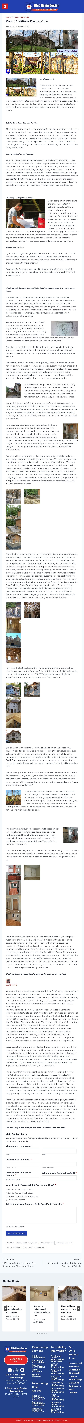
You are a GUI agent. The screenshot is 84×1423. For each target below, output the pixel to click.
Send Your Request (16, 1233)
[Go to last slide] (5, 1308)
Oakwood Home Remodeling (57, 1410)
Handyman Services (16, 1200)
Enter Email (11, 1168)
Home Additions (22, 17)
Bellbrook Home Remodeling (57, 1404)
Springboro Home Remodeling (57, 1378)
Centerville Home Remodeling (57, 1372)
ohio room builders (64, 1243)
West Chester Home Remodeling (57, 1397)
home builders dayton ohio (27, 1243)
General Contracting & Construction (23, 1196)
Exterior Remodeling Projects (20, 1193)
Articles (10, 17)
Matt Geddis (12, 26)
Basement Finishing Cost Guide (38, 1410)
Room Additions (13, 1247)
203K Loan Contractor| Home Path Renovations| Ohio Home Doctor (19, 1262)
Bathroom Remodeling (38, 1361)
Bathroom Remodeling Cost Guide (38, 1404)
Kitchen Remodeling (38, 1357)
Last (44, 1154)
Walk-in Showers (36, 1375)
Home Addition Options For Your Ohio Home (68, 1309)
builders (10, 1243)
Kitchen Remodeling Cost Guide (38, 1397)
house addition (47, 1243)
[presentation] (14, 1293)
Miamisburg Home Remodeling (57, 1384)
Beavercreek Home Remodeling (57, 1390)
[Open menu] (80, 6)
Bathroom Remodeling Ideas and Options (14, 1309)
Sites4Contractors (61, 1420)
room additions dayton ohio (34, 1247)
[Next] (78, 1308)
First (8, 1154)
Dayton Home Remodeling (57, 1365)
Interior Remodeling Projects (20, 1190)
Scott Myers (11, 985)
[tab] (37, 1333)
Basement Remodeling (38, 1366)
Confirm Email (48, 1168)
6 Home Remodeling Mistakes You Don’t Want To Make (65, 1262)
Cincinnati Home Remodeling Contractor (57, 1358)
